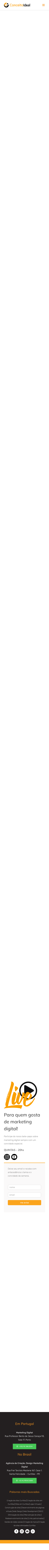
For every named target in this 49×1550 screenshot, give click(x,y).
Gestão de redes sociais (14, 1522)
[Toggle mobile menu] (43, 5)
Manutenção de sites (32, 1515)
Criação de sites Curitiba (16, 1501)
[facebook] (16, 1531)
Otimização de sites (15, 1515)
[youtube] (14, 1157)
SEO (40, 1511)
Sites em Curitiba (22, 1504)
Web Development (31, 1511)
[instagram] (7, 1157)
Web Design (17, 1511)
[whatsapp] (33, 1531)
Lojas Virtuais (35, 1504)
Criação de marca (31, 1522)
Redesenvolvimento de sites (16, 1518)
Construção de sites (13, 1508)
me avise (24, 1202)
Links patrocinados (36, 1518)
